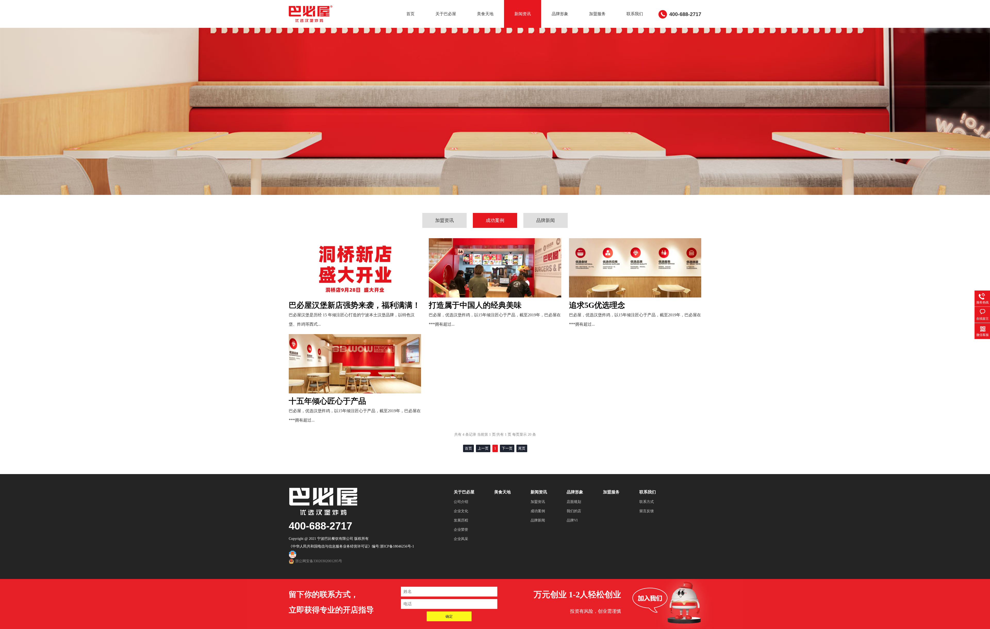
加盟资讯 (444, 220)
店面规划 (574, 502)
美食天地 (485, 14)
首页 (410, 14)
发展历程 (461, 520)
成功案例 (495, 220)
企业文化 (461, 511)
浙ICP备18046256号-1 (397, 546)
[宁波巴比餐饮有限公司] (311, 13)
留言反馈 (646, 511)
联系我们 (634, 14)
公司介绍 (461, 502)
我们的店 (574, 511)
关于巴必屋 (445, 14)
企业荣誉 (461, 530)
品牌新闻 (545, 220)
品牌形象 (560, 14)
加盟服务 (597, 14)
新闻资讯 (522, 14)
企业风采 (461, 539)
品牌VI (572, 520)
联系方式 (646, 502)
